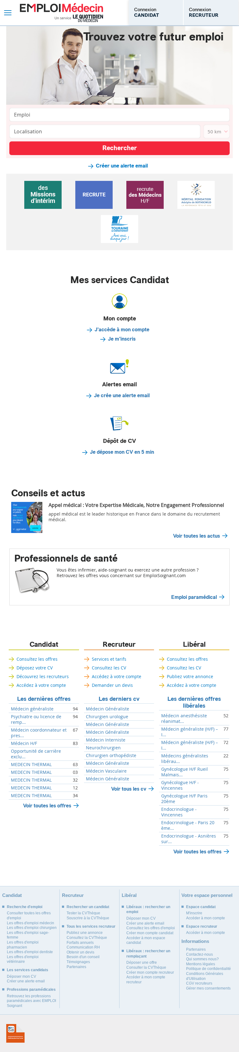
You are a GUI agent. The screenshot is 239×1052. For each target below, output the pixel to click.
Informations (195, 941)
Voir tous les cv (128, 788)
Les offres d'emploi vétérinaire (23, 959)
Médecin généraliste (32, 709)
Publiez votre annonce (190, 676)
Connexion (146, 12)
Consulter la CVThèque (146, 967)
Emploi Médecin (61, 12)
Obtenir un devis (80, 952)
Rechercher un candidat (88, 907)
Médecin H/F (24, 743)
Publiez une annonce (85, 932)
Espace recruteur (201, 926)
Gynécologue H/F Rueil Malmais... (184, 772)
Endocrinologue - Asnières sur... (188, 838)
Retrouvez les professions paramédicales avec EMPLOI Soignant (31, 1001)
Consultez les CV (109, 668)
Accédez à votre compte (41, 685)
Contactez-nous (199, 954)
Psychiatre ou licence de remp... (36, 719)
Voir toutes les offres (47, 805)
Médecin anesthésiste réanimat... (184, 718)
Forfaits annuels (80, 942)
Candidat (44, 645)
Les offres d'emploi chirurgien (32, 928)
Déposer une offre (141, 962)
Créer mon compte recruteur (150, 972)
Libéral (194, 645)
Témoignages (78, 962)
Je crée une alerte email (122, 396)
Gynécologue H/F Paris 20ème (184, 798)
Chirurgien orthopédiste (111, 755)
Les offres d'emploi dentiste (30, 952)
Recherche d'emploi (24, 907)
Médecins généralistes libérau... (184, 758)
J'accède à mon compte (122, 330)
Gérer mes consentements (208, 988)
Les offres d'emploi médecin (30, 923)
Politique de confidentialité (208, 969)
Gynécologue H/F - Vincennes (180, 785)
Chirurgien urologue (107, 716)
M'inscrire (194, 913)
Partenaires (76, 967)
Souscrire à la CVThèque (88, 918)
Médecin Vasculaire (106, 771)
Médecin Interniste (105, 740)
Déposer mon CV (21, 976)
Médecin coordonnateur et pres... (39, 732)
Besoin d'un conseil (83, 957)
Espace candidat (201, 907)
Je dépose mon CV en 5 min (122, 452)
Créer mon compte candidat (149, 933)
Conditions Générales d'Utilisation (204, 976)
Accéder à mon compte (205, 918)
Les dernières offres (44, 699)
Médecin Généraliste (107, 709)
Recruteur (119, 645)
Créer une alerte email (122, 166)
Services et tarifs (109, 659)
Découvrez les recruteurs (42, 676)
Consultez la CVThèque (87, 937)
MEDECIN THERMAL (31, 764)
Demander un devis (112, 685)
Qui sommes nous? (202, 959)
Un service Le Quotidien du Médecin (79, 18)
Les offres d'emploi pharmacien (23, 944)
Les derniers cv (119, 699)
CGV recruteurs (199, 983)
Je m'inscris (122, 339)
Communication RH (83, 947)
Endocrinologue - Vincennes (179, 812)
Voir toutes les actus (196, 536)
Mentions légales (200, 964)
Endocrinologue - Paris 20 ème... (187, 825)
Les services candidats (27, 970)
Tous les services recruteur (91, 926)
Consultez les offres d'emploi (150, 928)
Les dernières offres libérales (194, 702)
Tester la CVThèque (83, 913)
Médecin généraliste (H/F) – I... (189, 731)
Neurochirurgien (103, 748)
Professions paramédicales (31, 989)
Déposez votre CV (34, 668)
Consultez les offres (37, 659)
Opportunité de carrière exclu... (36, 754)
